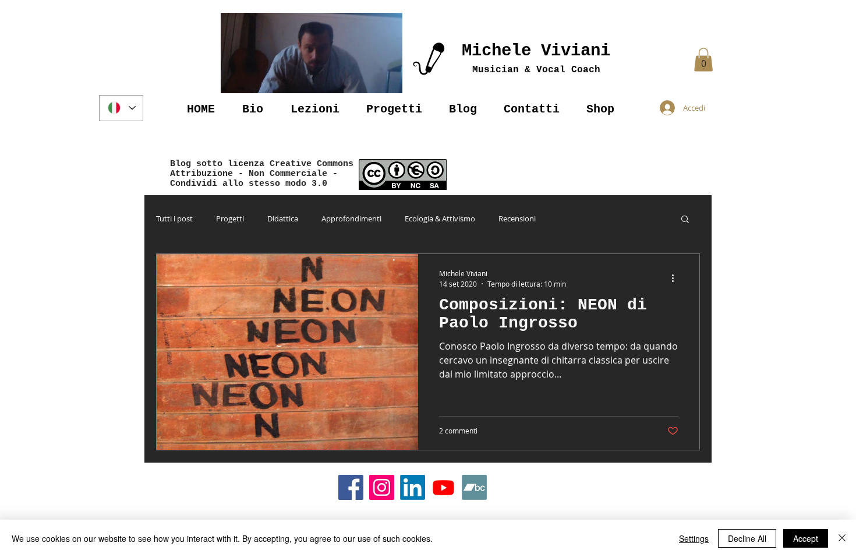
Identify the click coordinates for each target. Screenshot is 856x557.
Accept (805, 538)
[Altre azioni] (677, 278)
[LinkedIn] (412, 487)
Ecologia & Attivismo (440, 218)
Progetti (230, 218)
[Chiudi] (842, 538)
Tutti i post (174, 218)
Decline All (747, 538)
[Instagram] (381, 487)
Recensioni (517, 218)
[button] (311, 53)
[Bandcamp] (474, 487)
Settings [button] (694, 538)
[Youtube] (443, 487)
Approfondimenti (351, 218)
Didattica (282, 218)
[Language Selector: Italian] (121, 108)
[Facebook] (350, 487)
